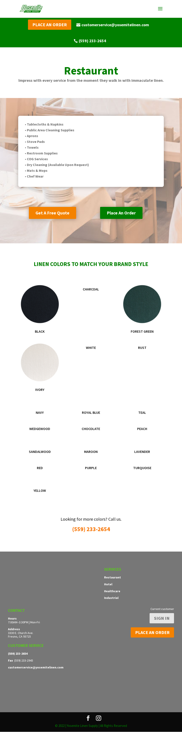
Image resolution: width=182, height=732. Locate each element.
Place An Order (121, 213)
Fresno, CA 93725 (19, 636)
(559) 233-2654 (92, 40)
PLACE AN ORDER (49, 24)
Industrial (111, 598)
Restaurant (112, 577)
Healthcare (112, 591)
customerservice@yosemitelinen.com (115, 24)
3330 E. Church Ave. (20, 633)
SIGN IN (162, 618)
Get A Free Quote (52, 213)
